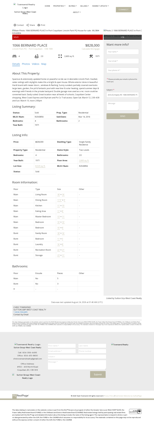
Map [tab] (43, 64)
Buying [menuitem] (72, 6)
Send (122, 116)
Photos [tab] (26, 64)
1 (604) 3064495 (20, 312)
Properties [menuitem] (58, 6)
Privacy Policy (109, 396)
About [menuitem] (76, 12)
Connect (124, 10)
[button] (124, 9)
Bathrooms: (20, 266)
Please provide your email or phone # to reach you (121, 80)
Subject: (109, 90)
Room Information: (25, 182)
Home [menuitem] (47, 6)
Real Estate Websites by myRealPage (128, 396)
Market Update (99, 6)
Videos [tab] (35, 64)
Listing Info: (20, 135)
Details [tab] (16, 64)
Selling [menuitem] (83, 6)
